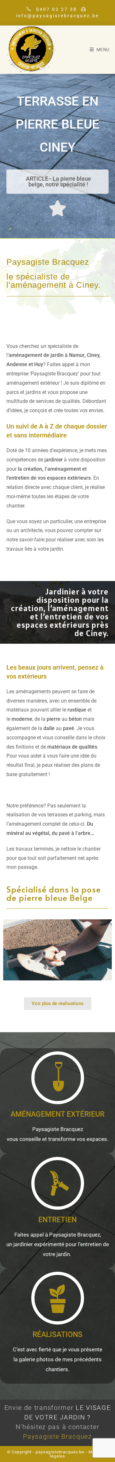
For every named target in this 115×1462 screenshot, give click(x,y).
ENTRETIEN (57, 1219)
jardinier (53, 460)
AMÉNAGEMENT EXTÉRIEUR (57, 1114)
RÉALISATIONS (57, 1334)
